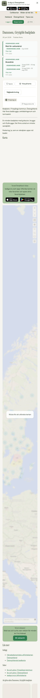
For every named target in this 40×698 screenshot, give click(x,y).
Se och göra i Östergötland (17, 673)
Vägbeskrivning (13, 92)
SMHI (10, 53)
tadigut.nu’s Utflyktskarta (16, 675)
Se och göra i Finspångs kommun (19, 670)
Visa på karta (26, 84)
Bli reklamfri (20, 638)
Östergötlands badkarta (16, 660)
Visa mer (9, 51)
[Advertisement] (20, 161)
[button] (20, 414)
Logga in (9, 22)
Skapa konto (18, 22)
